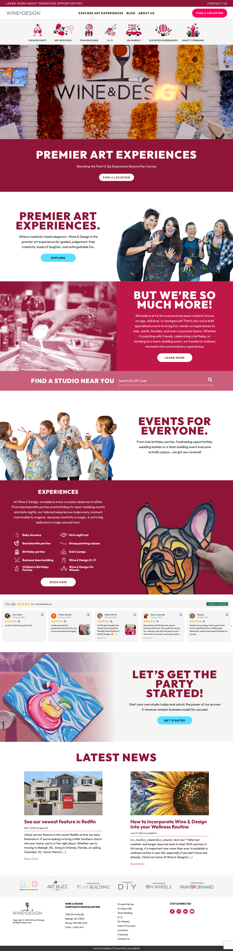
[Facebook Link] (172, 911)
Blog (130, 13)
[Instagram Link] (179, 911)
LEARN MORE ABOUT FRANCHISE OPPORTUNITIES (44, 3)
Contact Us (217, 3)
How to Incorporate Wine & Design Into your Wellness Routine (168, 824)
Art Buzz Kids (125, 908)
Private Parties (126, 904)
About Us (146, 13)
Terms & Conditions (102, 948)
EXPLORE (58, 258)
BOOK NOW (58, 582)
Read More (31, 859)
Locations (123, 930)
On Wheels (123, 921)
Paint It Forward (126, 925)
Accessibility (134, 948)
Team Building (125, 912)
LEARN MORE (175, 357)
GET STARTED (174, 720)
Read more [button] (9, 638)
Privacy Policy (120, 948)
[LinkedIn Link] (185, 911)
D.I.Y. (120, 917)
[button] (231, 626)
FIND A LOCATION (209, 13)
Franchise (123, 934)
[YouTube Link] (192, 911)
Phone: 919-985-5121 (76, 923)
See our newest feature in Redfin (60, 821)
